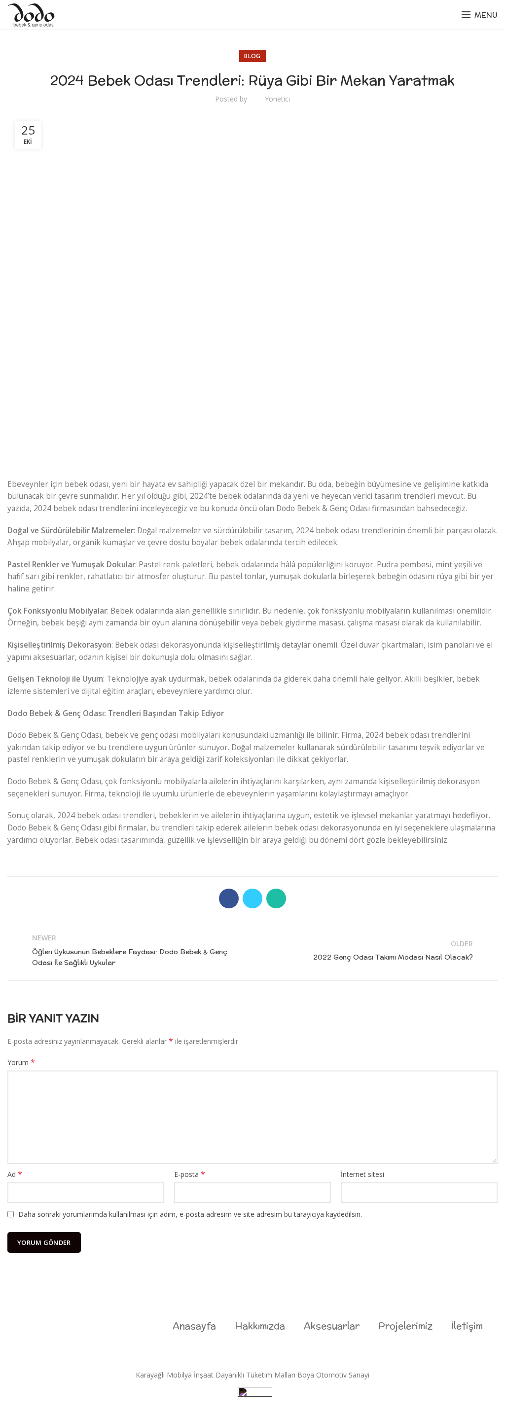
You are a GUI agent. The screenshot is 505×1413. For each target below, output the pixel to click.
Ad (14, 1174)
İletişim (467, 1326)
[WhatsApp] (276, 898)
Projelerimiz (405, 1326)
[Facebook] (229, 898)
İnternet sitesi (362, 1174)
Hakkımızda (260, 1326)
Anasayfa (194, 1326)
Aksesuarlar (332, 1326)
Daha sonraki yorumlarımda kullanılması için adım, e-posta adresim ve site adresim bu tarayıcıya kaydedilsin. (190, 1214)
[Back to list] (252, 950)
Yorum (21, 1062)
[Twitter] (252, 898)
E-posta (189, 1174)
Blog (252, 56)
